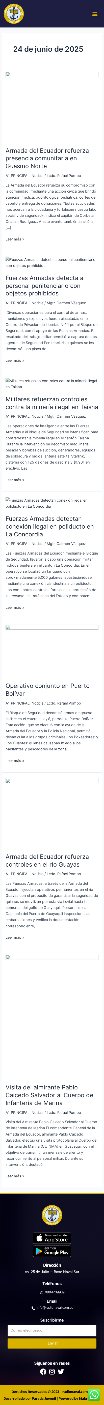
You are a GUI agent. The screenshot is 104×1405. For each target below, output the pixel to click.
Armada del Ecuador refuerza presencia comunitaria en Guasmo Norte (47, 158)
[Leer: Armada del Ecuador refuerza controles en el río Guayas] (52, 812)
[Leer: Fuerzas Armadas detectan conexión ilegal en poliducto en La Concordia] (52, 503)
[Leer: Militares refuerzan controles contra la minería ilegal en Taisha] (52, 383)
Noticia (37, 175)
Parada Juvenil (44, 1399)
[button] (95, 14)
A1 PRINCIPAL (18, 175)
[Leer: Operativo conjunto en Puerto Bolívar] (52, 650)
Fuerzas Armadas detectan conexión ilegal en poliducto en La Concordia (50, 526)
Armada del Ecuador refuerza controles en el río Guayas (47, 860)
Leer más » (15, 238)
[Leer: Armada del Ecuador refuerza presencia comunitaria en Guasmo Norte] (52, 106)
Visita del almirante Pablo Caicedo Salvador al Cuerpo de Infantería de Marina (49, 1095)
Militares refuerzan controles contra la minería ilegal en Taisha (52, 403)
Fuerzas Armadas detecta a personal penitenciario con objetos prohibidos (44, 285)
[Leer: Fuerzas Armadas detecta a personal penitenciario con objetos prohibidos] (52, 262)
